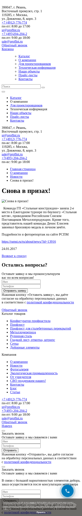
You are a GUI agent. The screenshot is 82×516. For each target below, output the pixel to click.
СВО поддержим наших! (28, 381)
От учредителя (20, 377)
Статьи (15, 392)
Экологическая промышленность (34, 373)
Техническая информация (37, 67)
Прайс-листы (28, 75)
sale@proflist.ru (12, 41)
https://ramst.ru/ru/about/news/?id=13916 (29, 241)
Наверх (7, 426)
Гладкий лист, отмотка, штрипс (32, 340)
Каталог (24, 56)
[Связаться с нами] (67, 491)
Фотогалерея (19, 369)
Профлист (17, 324)
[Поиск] (43, 87)
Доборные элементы (25, 347)
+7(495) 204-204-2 (14, 158)
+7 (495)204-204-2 (14, 34)
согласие (31, 502)
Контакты (26, 79)
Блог (13, 388)
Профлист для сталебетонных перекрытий (40, 328)
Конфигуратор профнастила (30, 321)
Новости (16, 365)
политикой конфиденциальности (50, 302)
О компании (27, 60)
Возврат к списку (14, 256)
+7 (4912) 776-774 (14, 22)
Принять (41, 512)
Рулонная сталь (21, 336)
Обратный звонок (14, 45)
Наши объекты (29, 71)
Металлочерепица (23, 332)
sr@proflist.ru (11, 30)
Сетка (14, 343)
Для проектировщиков (35, 64)
